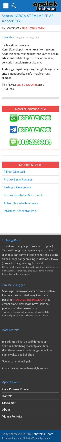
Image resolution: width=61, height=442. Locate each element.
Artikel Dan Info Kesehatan (21, 203)
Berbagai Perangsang (17, 187)
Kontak (7, 396)
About (6, 409)
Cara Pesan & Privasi (15, 389)
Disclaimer (9, 403)
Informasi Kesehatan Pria (20, 211)
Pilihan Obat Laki (14, 171)
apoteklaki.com (43, 434)
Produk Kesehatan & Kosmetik (23, 195)
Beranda (7, 37)
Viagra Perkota (12, 416)
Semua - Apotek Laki (30, 18)
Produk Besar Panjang (18, 179)
